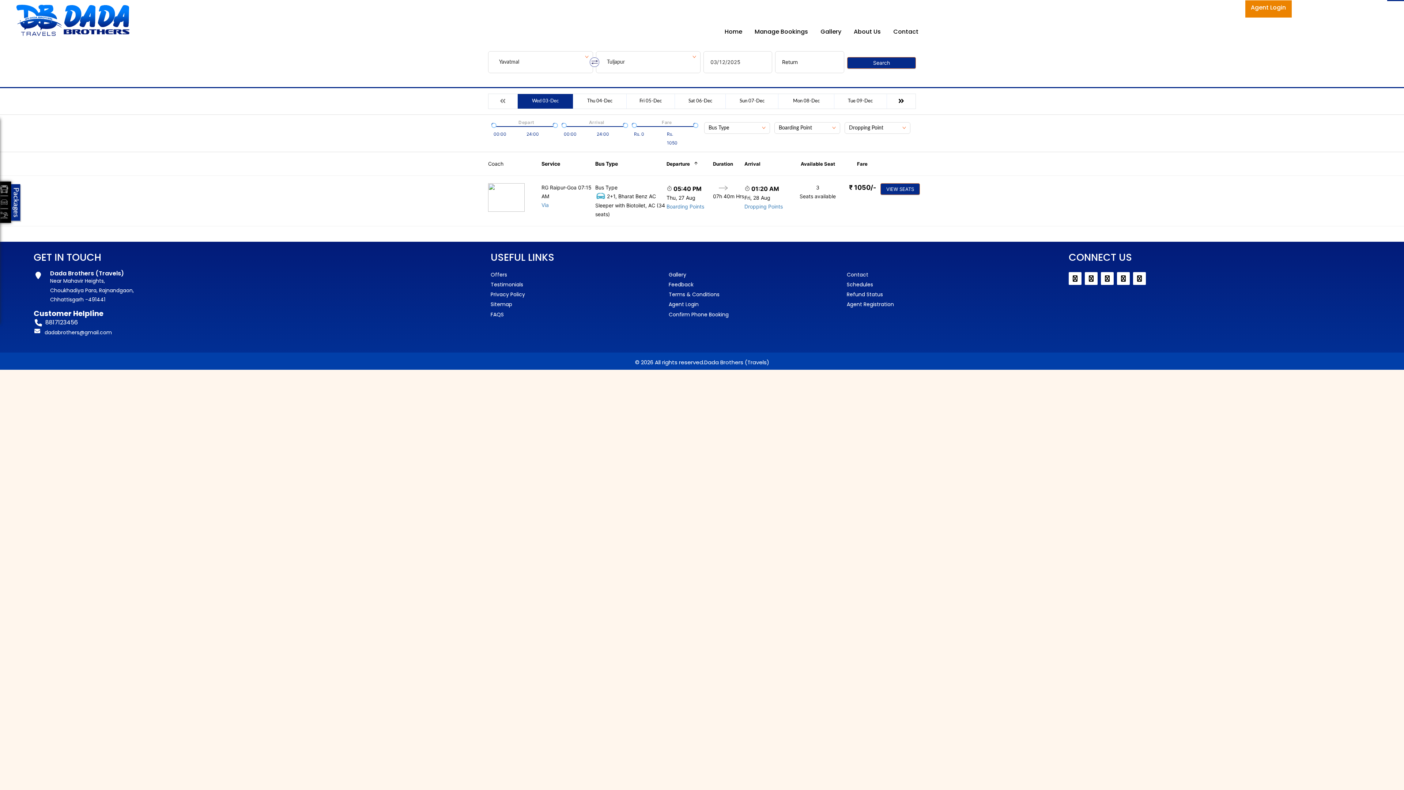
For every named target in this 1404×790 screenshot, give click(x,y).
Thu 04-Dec (599, 101)
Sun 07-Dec (752, 101)
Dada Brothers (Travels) (736, 362)
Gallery (830, 31)
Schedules (860, 284)
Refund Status (865, 294)
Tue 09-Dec (860, 101)
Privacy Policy (508, 294)
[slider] (493, 125)
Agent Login (1268, 7)
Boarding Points (685, 206)
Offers (499, 274)
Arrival (752, 164)
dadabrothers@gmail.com (78, 332)
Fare (862, 164)
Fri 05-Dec (650, 101)
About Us (867, 31)
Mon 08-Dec (806, 101)
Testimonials (507, 284)
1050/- (862, 187)
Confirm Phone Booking (699, 314)
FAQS (497, 314)
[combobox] (737, 128)
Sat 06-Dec (700, 101)
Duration (723, 164)
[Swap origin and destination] (594, 62)
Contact (905, 31)
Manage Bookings (781, 31)
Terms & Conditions (694, 294)
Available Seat (818, 164)
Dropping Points (763, 206)
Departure (678, 164)
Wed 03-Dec (545, 101)
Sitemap (501, 304)
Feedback (681, 284)
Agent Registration (870, 304)
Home (733, 31)
